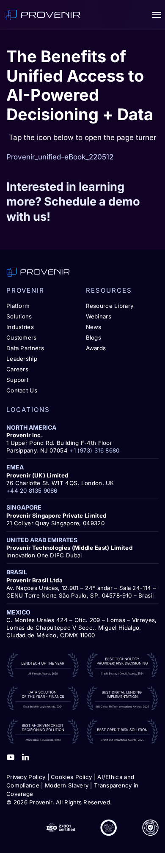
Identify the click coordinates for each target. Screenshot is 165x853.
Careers (17, 369)
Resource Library (110, 305)
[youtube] (10, 756)
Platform (18, 305)
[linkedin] (25, 756)
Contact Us (21, 390)
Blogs (94, 337)
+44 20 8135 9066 (32, 490)
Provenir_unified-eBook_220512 (59, 157)
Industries (20, 327)
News (94, 327)
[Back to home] (42, 15)
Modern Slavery (66, 785)
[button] (156, 15)
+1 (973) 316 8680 (94, 450)
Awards (96, 348)
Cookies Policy (71, 776)
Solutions (19, 316)
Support (17, 379)
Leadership (21, 358)
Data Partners (25, 348)
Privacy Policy (25, 776)
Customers (21, 337)
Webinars (98, 316)
